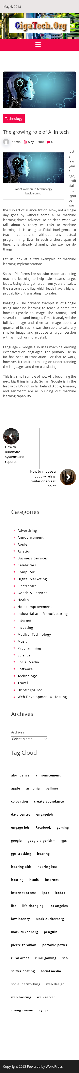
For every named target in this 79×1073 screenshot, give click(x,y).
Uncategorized (30, 690)
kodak (60, 893)
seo (65, 958)
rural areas (20, 958)
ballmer (52, 788)
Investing (25, 627)
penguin (51, 932)
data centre (20, 814)
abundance (20, 775)
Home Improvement (35, 606)
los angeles (58, 906)
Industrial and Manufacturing (43, 613)
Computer (26, 572)
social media (51, 971)
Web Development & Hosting (42, 697)
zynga (44, 1010)
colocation (19, 801)
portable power (54, 945)
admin (16, 142)
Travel (23, 683)
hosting (17, 880)
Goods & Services (33, 593)
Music (23, 641)
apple (15, 788)
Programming (29, 648)
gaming (63, 827)
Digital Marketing (32, 579)
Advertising (27, 530)
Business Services (33, 558)
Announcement (31, 537)
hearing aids (21, 867)
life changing (33, 906)
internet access (23, 893)
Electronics (27, 586)
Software (25, 669)
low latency (20, 919)
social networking (25, 984)
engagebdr (45, 814)
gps (64, 840)
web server (46, 997)
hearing (43, 853)
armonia (33, 788)
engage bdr (20, 827)
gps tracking (21, 853)
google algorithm (42, 840)
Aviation (25, 551)
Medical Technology (34, 634)
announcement (48, 775)
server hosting (23, 971)
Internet (25, 620)
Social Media (28, 662)
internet (52, 880)
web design (55, 984)
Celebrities (27, 565)
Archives (17, 732)
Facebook (43, 827)
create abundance (49, 801)
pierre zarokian (23, 945)
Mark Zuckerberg (50, 919)
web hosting (21, 997)
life (13, 906)
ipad (45, 893)
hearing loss (47, 867)
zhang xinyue (22, 1010)
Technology (13, 118)
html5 (34, 880)
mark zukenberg (24, 932)
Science (24, 655)
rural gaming (45, 958)
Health (23, 600)
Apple (22, 544)
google (16, 840)
